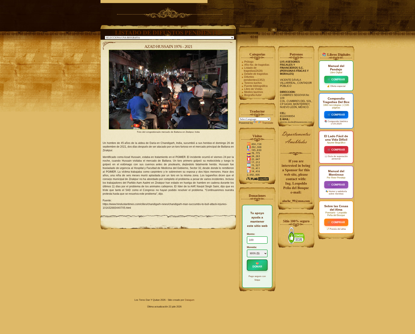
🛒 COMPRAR (336, 79)
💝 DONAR (257, 265)
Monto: (251, 234)
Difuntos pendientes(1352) (254, 78)
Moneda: (252, 247)
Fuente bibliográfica (256, 85)
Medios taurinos (253, 92)
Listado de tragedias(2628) (253, 69)
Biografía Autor (253, 95)
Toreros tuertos (253, 82)
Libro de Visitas (253, 89)
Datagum (189, 300)
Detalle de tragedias (256, 73)
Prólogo (249, 61)
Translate (267, 122)
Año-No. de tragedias (256, 64)
